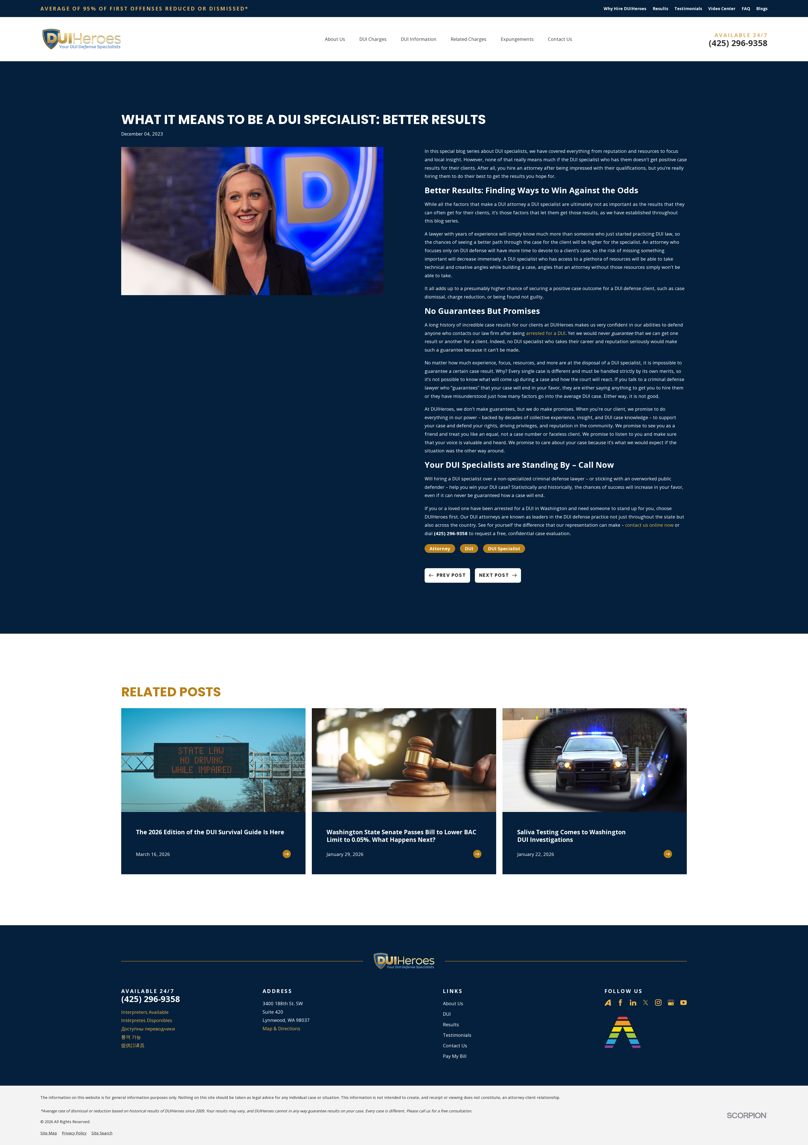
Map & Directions (281, 1028)
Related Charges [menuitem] (468, 39)
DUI (469, 548)
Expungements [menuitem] (517, 39)
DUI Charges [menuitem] (373, 39)
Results (660, 8)
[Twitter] (645, 1002)
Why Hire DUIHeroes (625, 8)
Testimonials (688, 8)
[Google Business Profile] (671, 1002)
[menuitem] (48, 1133)
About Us (453, 1003)
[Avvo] (608, 1002)
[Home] (81, 39)
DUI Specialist (504, 548)
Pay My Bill (454, 1056)
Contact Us (455, 1045)
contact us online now (649, 525)
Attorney (439, 548)
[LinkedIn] (633, 1002)
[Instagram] (658, 1002)
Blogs (762, 8)
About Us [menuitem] (335, 39)
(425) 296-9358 (738, 43)
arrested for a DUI (545, 333)
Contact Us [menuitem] (560, 39)
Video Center (721, 8)
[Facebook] (620, 1002)
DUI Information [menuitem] (418, 39)
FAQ (746, 8)
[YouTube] (683, 1002)
